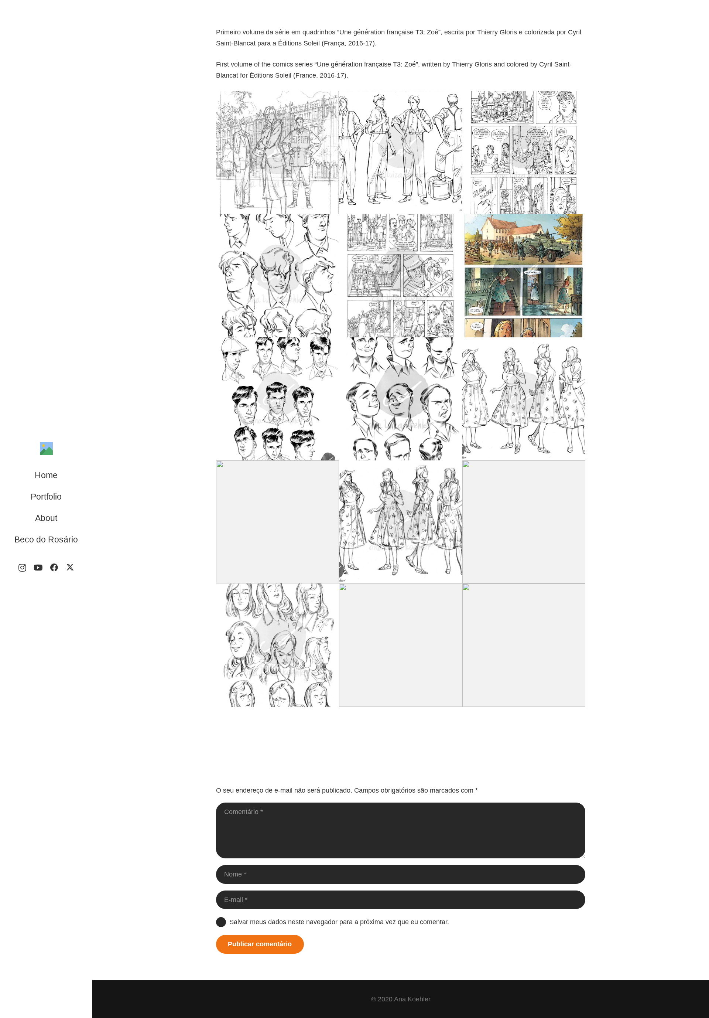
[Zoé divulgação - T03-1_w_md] (523, 275)
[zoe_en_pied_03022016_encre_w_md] (523, 398)
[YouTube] (38, 568)
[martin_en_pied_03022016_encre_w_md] (400, 152)
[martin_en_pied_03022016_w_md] (277, 521)
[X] (70, 568)
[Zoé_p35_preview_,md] (523, 152)
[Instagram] (22, 568)
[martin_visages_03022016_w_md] (523, 521)
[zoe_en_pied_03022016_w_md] (400, 521)
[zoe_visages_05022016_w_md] (523, 645)
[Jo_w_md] (277, 398)
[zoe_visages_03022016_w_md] (277, 645)
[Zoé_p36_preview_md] (400, 275)
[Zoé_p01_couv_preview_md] (277, 152)
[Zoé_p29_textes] (400, 645)
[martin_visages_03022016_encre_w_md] (277, 275)
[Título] (46, 448)
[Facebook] (54, 568)
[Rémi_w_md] (400, 398)
